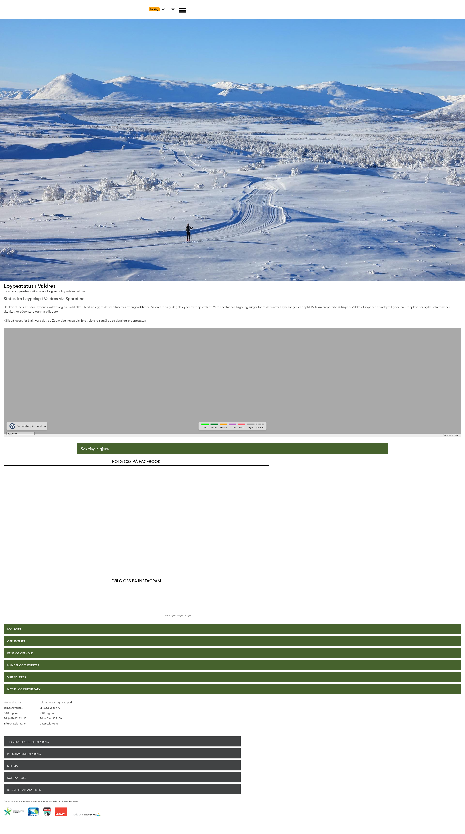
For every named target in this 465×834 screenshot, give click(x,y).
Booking (154, 9)
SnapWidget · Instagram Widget (178, 616)
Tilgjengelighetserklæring (28, 742)
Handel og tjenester (23, 665)
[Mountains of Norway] (47, 812)
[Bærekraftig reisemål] (14, 812)
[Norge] (61, 812)
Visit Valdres (16, 677)
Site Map (13, 766)
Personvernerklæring (24, 754)
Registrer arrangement (25, 790)
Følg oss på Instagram (136, 581)
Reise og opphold (20, 653)
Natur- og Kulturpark (24, 689)
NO (163, 9)
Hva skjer (14, 629)
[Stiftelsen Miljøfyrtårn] (33, 812)
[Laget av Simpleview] (86, 815)
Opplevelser (16, 641)
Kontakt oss (16, 778)
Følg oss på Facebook (136, 461)
